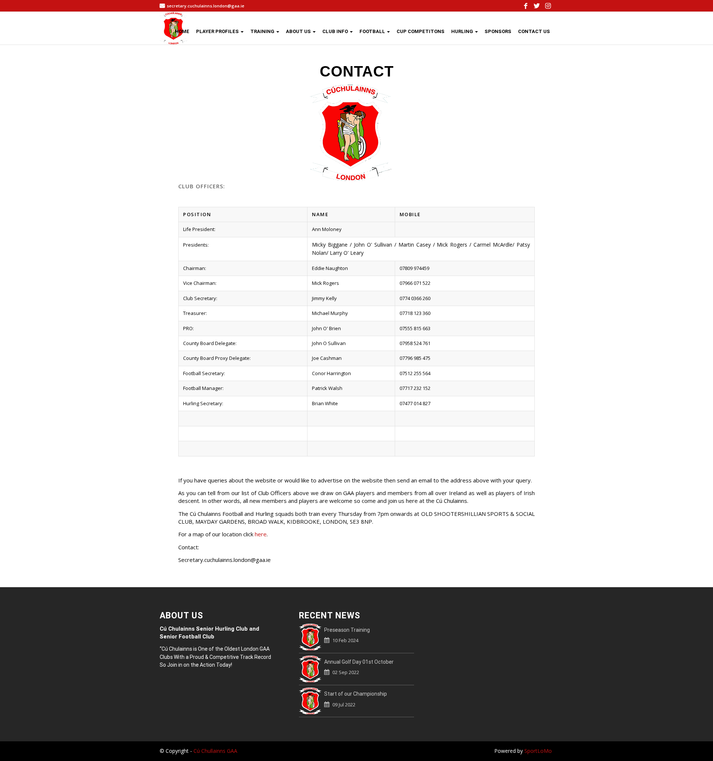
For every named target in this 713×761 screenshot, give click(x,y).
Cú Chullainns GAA (215, 750)
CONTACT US (534, 31)
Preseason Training (347, 630)
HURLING (462, 31)
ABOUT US (299, 31)
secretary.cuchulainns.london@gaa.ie (205, 6)
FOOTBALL (372, 31)
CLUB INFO (335, 31)
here (261, 534)
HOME (182, 31)
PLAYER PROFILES (218, 31)
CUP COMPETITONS (421, 31)
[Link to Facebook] (525, 5)
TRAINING (263, 31)
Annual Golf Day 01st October (359, 662)
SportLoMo (538, 750)
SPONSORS (498, 31)
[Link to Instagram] (547, 5)
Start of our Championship (355, 694)
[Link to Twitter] (536, 5)
